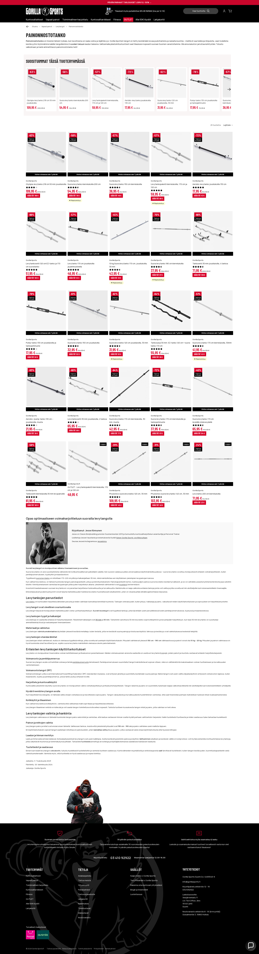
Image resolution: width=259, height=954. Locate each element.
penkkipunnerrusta (81, 662)
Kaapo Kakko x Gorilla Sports (143, 876)
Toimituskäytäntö (85, 949)
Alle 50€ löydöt (32, 903)
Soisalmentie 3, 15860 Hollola (196, 914)
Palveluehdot (84, 889)
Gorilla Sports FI (38, 949)
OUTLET (29, 899)
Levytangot (60, 26)
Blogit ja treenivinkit (139, 889)
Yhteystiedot (99, 949)
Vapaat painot (47, 26)
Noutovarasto (84, 917)
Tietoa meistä (84, 880)
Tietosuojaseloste (86, 894)
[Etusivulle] (50, 11)
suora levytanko (43, 578)
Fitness (29, 894)
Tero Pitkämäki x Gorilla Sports (144, 880)
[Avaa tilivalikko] (224, 11)
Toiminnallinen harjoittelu (37, 885)
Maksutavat (83, 913)
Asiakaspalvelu (84, 876)
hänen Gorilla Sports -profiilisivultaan (131, 537)
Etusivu (35, 26)
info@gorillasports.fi (191, 881)
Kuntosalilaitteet (33, 876)
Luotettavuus (136, 894)
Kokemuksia (83, 903)
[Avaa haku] (202, 11)
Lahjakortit (30, 908)
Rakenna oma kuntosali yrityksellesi (146, 885)
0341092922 (188, 889)
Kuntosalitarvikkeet (34, 889)
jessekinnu (102, 541)
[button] (228, 125)
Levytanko (30, 601)
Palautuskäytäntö (69, 949)
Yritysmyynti (83, 885)
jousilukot (123, 584)
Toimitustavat (84, 908)
